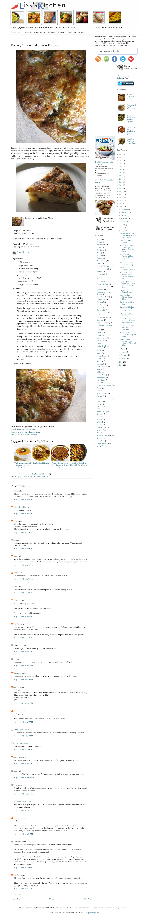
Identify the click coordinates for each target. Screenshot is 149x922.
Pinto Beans (101, 391)
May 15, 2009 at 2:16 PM (23, 532)
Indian (99, 343)
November (125, 212)
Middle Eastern (102, 367)
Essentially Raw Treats (104, 325)
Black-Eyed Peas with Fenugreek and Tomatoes (127, 328)
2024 (121, 161)
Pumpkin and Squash (104, 399)
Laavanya (16, 572)
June (123, 228)
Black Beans (101, 281)
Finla (15, 521)
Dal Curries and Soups (104, 313)
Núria (15, 491)
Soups (99, 414)
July (122, 225)
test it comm (18, 757)
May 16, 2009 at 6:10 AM (23, 679)
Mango (99, 361)
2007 (121, 365)
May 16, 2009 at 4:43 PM (23, 763)
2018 (121, 179)
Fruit (98, 330)
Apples (99, 247)
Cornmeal (100, 310)
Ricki (15, 785)
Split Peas (100, 425)
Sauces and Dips (102, 411)
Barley (99, 263)
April (123, 349)
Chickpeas (100, 305)
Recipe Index (16, 32)
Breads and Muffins (103, 287)
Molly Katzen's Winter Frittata (24, 434)
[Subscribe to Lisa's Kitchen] (98, 61)
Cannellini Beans (103, 297)
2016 (121, 185)
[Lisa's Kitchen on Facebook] (114, 61)
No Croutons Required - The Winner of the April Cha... (128, 342)
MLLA (99, 372)
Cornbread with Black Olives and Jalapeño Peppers (128, 334)
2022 (121, 167)
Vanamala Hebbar (19, 507)
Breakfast (100, 290)
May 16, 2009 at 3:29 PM (23, 750)
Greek (99, 335)
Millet (99, 369)
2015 (121, 188)
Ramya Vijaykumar (20, 729)
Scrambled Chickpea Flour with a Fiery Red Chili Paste (127, 309)
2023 (121, 164)
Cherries (100, 302)
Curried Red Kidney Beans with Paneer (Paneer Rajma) (131, 131)
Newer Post (16, 899)
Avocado (100, 258)
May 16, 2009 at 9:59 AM (23, 736)
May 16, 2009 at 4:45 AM (23, 665)
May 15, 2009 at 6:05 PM (23, 652)
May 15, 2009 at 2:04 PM (23, 513)
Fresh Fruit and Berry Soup (127, 303)
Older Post (87, 899)
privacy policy (93, 912)
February (124, 355)
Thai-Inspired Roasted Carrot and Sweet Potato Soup (22, 465)
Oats (98, 383)
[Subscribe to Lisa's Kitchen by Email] (106, 61)
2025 (121, 157)
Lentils (99, 359)
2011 (121, 201)
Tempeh (100, 430)
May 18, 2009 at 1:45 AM (23, 834)
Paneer (99, 388)
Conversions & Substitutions (34, 32)
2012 (121, 198)
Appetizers (100, 245)
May (122, 231)
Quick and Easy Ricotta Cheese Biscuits (126, 297)
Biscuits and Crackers (104, 277)
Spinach (99, 419)
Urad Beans (101, 441)
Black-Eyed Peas (102, 284)
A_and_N (16, 600)
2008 (121, 362)
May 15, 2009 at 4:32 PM (23, 593)
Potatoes (37, 476)
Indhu (15, 659)
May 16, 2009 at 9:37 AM (23, 722)
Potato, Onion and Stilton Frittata (126, 291)
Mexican (100, 364)
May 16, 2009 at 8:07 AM (23, 703)
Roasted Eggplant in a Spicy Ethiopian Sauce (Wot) (60, 465)
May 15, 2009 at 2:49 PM (23, 549)
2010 (121, 204)
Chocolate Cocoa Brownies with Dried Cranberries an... (127, 276)
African (99, 239)
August (123, 222)
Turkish (99, 438)
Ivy (14, 540)
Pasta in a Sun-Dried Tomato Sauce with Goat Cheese (128, 235)
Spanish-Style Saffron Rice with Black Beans (78, 464)
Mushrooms (101, 377)
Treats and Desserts (103, 435)
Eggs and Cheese (27, 476)
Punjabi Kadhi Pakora (41, 463)
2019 (121, 176)
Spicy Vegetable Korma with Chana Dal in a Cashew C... (127, 284)
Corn (99, 307)
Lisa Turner (23, 474)
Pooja (15, 556)
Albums (99, 242)
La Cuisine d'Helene (20, 801)
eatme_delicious (19, 743)
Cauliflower (101, 299)
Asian (99, 253)
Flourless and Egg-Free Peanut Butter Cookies (131, 108)
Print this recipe (23, 252)
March (123, 352)
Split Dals (100, 422)
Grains (99, 333)
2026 (121, 154)
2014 (121, 191)
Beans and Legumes (103, 266)
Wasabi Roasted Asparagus (125, 241)
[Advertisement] (102, 99)
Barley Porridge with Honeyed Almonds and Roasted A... (127, 321)
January (124, 358)
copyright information (121, 908)
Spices (99, 417)
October (124, 216)
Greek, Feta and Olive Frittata (23, 429)
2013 (121, 194)
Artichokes (100, 250)
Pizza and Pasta (102, 393)
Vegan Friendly (102, 444)
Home (51, 899)
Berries (99, 272)
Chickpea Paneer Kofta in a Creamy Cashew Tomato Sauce (128, 248)
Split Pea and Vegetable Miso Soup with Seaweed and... (127, 257)
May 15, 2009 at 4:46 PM (23, 616)
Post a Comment (20, 894)
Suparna (16, 687)
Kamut (99, 353)
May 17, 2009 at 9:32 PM (23, 810)
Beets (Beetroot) (102, 269)
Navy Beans (101, 380)
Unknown (17, 673)
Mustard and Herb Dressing (126, 315)
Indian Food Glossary (56, 32)
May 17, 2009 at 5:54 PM (23, 794)
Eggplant (100, 320)
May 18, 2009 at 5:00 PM (23, 867)
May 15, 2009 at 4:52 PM (23, 638)
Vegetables (44, 476)
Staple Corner (101, 428)
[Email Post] (49, 474)
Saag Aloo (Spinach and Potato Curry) (131, 141)
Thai (98, 433)
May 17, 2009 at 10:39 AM (24, 777)
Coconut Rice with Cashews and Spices (128, 264)
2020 (121, 173)
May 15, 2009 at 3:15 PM (23, 565)
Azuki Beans (101, 261)
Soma (15, 771)
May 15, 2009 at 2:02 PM (23, 499)
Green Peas (100, 341)
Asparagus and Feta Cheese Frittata (25, 432)
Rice (98, 404)
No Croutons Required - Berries (127, 269)
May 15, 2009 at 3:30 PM (23, 579)
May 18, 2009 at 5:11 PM (23, 889)
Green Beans (101, 338)
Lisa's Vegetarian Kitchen (64, 908)
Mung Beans (101, 375)
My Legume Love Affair (76, 32)
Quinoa (99, 402)
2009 (121, 207)
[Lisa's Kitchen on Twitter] (123, 61)
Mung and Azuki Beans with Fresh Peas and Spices (131, 119)
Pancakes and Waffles (104, 385)
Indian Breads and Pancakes (103, 347)
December (124, 209)
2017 (121, 182)
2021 (121, 170)
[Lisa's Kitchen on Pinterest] (131, 61)
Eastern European (103, 317)
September (125, 219)
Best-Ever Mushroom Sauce (130, 97)
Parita (15, 586)
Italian (99, 351)
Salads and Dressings (104, 407)
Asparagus (100, 255)
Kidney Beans (101, 356)
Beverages (100, 274)
